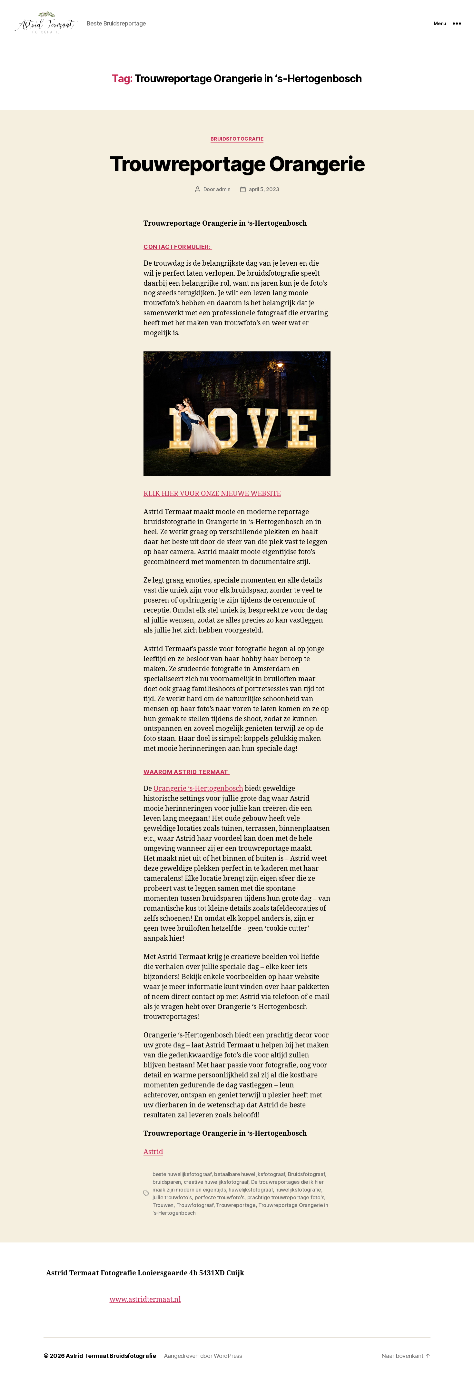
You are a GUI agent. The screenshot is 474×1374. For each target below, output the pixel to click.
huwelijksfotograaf (250, 1189)
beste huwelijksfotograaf (182, 1174)
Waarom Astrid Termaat (186, 772)
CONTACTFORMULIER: (177, 246)
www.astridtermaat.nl (145, 1299)
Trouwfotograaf (194, 1205)
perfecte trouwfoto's (220, 1197)
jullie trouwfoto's (172, 1197)
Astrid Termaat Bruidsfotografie (111, 1355)
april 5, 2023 (264, 189)
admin (223, 189)
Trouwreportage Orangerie (237, 163)
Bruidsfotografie (237, 139)
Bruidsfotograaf (306, 1174)
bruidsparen (167, 1182)
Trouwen (163, 1205)
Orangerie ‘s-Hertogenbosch (198, 788)
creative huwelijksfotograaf (216, 1182)
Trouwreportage (235, 1205)
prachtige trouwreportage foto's (285, 1197)
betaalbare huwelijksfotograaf (249, 1174)
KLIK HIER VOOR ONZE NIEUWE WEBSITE (212, 493)
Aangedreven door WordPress (203, 1355)
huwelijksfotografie (298, 1189)
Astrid (153, 1152)
